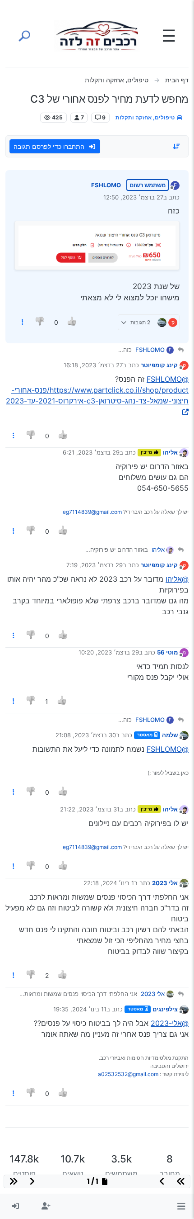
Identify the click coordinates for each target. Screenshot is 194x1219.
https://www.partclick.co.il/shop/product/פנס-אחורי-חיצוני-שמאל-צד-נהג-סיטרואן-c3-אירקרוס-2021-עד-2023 (97, 395)
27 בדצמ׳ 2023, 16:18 (93, 365)
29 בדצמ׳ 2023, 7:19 (94, 565)
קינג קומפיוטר (159, 365)
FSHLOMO (106, 185)
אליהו (170, 452)
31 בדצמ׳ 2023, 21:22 (90, 809)
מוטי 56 (167, 652)
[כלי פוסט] (22, 322)
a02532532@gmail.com (128, 1074)
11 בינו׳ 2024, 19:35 (79, 1009)
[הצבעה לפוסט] (72, 322)
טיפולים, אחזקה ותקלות (145, 117)
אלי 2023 (165, 883)
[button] (181, 1206)
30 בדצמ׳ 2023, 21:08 (85, 735)
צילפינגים (165, 1009)
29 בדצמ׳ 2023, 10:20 (109, 652)
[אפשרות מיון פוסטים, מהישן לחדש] (177, 146)
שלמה (170, 735)
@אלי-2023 (170, 1023)
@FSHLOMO (168, 379)
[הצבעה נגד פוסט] (40, 322)
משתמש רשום (147, 185)
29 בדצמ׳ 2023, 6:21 (91, 452)
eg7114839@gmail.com (92, 511)
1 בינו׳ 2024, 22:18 (108, 883)
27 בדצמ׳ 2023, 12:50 (133, 197)
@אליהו (177, 578)
